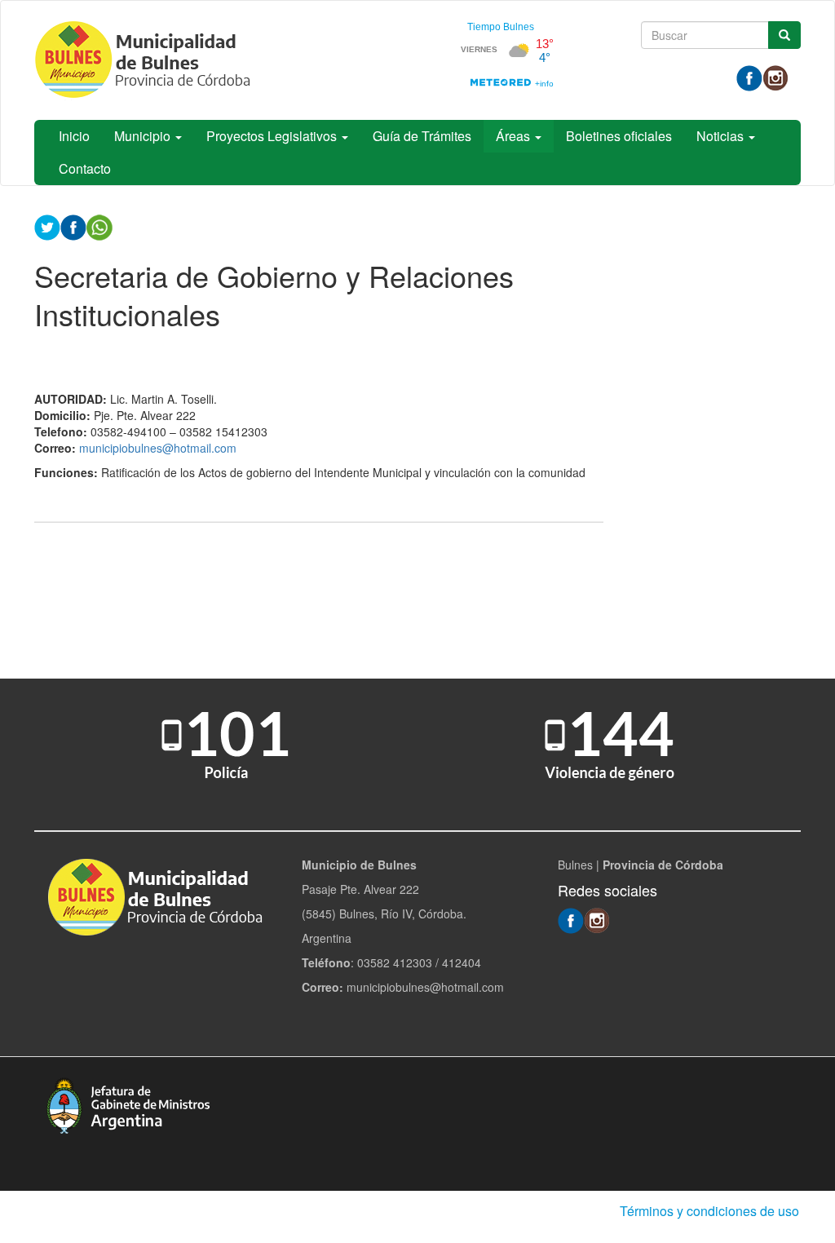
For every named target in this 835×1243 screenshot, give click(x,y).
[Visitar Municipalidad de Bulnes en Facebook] (749, 77)
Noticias (721, 135)
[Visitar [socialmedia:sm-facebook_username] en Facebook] (73, 226)
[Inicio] (148, 60)
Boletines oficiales (619, 135)
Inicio (74, 135)
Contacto (85, 168)
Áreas (514, 135)
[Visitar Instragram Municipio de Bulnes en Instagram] (775, 77)
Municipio (144, 135)
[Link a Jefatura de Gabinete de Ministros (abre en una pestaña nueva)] (128, 1103)
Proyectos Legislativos (273, 135)
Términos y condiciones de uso (709, 1210)
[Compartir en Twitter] (47, 226)
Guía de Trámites (422, 135)
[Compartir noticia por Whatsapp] (99, 226)
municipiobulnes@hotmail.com (157, 448)
